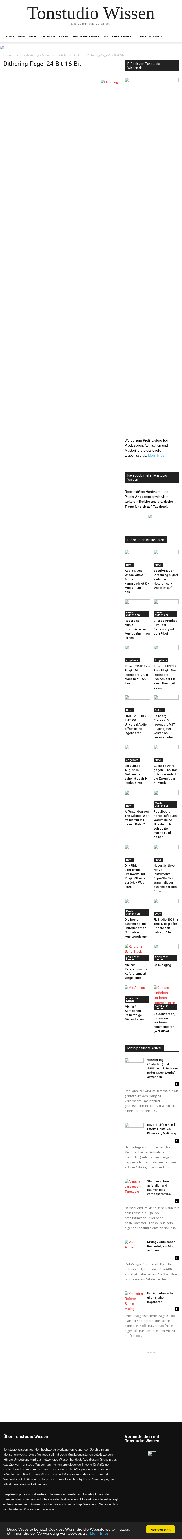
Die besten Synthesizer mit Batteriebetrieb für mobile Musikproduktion (136, 928)
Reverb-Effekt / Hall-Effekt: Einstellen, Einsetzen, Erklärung (161, 1129)
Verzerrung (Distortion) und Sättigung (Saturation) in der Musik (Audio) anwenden (162, 1068)
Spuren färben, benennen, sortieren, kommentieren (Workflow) (164, 1022)
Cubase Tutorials (149, 36)
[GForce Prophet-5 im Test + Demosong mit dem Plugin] (166, 608)
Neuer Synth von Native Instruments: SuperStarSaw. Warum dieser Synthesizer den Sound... (165, 878)
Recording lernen (54, 36)
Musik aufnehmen (133, 614)
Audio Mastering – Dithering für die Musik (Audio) (49, 55)
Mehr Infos (99, 1533)
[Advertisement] (151, 1378)
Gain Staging (162, 965)
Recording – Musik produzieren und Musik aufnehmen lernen (137, 629)
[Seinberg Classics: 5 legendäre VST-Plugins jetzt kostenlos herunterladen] (166, 703)
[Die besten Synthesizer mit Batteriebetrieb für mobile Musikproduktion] (137, 907)
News (129, 564)
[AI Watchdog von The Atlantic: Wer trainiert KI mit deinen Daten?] (137, 799)
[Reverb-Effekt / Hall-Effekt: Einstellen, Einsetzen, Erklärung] (134, 1129)
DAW (158, 913)
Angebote (132, 660)
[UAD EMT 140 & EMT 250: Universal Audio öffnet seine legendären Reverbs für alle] (137, 703)
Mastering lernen (118, 36)
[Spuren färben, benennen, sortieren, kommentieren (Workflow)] (166, 997)
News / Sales (27, 36)
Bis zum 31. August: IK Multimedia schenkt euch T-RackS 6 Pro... (136, 774)
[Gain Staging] (166, 952)
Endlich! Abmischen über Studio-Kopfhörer (161, 1298)
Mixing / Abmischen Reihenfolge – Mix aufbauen (161, 1246)
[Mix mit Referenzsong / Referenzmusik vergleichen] (137, 952)
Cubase (159, 710)
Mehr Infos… (158, 455)
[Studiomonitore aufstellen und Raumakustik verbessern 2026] (134, 1186)
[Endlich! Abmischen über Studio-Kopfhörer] (134, 1301)
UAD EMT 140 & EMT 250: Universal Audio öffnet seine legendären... (136, 724)
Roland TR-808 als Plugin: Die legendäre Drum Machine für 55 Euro (137, 674)
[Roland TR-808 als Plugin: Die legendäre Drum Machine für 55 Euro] (137, 653)
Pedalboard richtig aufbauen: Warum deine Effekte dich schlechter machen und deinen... (165, 824)
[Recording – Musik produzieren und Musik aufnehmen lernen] (137, 608)
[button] (173, 36)
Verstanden (161, 1529)
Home (9, 36)
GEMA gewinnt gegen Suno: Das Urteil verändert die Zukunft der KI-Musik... (165, 774)
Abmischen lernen (86, 36)
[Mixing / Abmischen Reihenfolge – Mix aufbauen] (137, 994)
